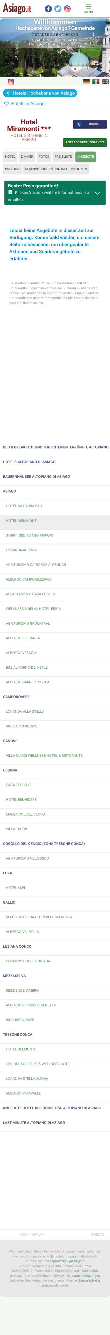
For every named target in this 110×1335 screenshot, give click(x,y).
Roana (63, 44)
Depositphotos (89, 1280)
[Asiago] (17, 8)
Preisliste (63, 157)
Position (12, 169)
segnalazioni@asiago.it (67, 1261)
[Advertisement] (55, 371)
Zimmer (27, 157)
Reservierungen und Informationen (56, 169)
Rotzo (75, 44)
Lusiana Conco (42, 44)
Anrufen (94, 124)
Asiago (38, 40)
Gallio (73, 40)
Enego (50, 40)
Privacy (58, 1276)
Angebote (85, 157)
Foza (61, 40)
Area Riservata (32, 1235)
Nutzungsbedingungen (83, 1276)
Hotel (10, 157)
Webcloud (43, 1276)
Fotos (44, 157)
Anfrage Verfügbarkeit (85, 142)
